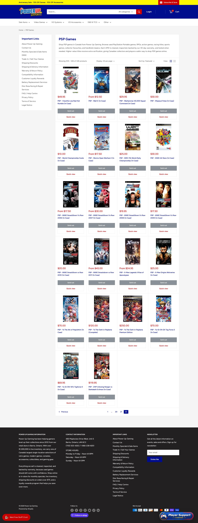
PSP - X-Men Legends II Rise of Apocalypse (132, 273)
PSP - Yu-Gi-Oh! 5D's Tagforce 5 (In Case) (70, 388)
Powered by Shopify (26, 509)
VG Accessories (74, 22)
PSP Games (30, 30)
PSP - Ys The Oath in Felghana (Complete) (100, 331)
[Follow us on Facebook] (72, 510)
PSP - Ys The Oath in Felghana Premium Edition (131, 331)
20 (116, 412)
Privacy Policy (27, 97)
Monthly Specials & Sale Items (125, 446)
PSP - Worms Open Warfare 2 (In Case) (101, 159)
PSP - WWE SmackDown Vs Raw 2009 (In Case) (163, 216)
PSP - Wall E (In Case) (97, 101)
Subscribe (155, 459)
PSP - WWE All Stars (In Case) (162, 158)
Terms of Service (29, 101)
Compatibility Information (32, 74)
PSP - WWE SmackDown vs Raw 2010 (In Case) (70, 273)
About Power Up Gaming (32, 44)
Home (21, 30)
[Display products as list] (175, 61)
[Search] (139, 11)
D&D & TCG (92, 22)
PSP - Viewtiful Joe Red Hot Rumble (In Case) (69, 102)
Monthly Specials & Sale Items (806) (34, 53)
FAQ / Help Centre (29, 93)
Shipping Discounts (30, 63)
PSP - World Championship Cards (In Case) (71, 159)
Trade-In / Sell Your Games (33, 59)
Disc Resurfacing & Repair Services (32, 88)
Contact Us (26, 48)
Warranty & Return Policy (32, 71)
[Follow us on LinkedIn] (98, 510)
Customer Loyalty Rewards (33, 78)
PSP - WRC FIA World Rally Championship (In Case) (130, 159)
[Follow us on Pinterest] (85, 510)
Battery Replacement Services (34, 82)
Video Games (39, 22)
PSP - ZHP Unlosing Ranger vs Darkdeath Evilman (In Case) (100, 388)
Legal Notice (27, 105)
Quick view (70, 117)
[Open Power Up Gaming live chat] (176, 516)
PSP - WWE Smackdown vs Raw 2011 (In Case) (101, 273)
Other (106, 22)
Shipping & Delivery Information (35, 67)
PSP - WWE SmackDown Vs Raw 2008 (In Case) (132, 216)
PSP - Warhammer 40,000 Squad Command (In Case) (133, 102)
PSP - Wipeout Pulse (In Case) (162, 101)
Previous (64, 412)
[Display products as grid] (171, 61)
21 (121, 412)
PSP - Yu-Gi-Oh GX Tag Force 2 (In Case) (162, 331)
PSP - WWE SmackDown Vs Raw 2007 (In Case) (101, 216)
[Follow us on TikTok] (93, 510)
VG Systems (56, 22)
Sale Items (23, 22)
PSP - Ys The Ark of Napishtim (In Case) (71, 331)
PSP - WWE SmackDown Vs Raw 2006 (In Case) (70, 216)
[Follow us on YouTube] (89, 510)
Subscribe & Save (170, 2)
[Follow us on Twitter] (76, 510)
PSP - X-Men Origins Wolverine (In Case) (162, 273)
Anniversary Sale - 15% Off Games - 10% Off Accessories (41, 2)
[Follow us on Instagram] (80, 510)
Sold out (70, 111)
